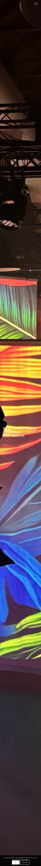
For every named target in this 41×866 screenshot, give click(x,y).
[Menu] (35, 4)
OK (16, 862)
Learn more (25, 862)
